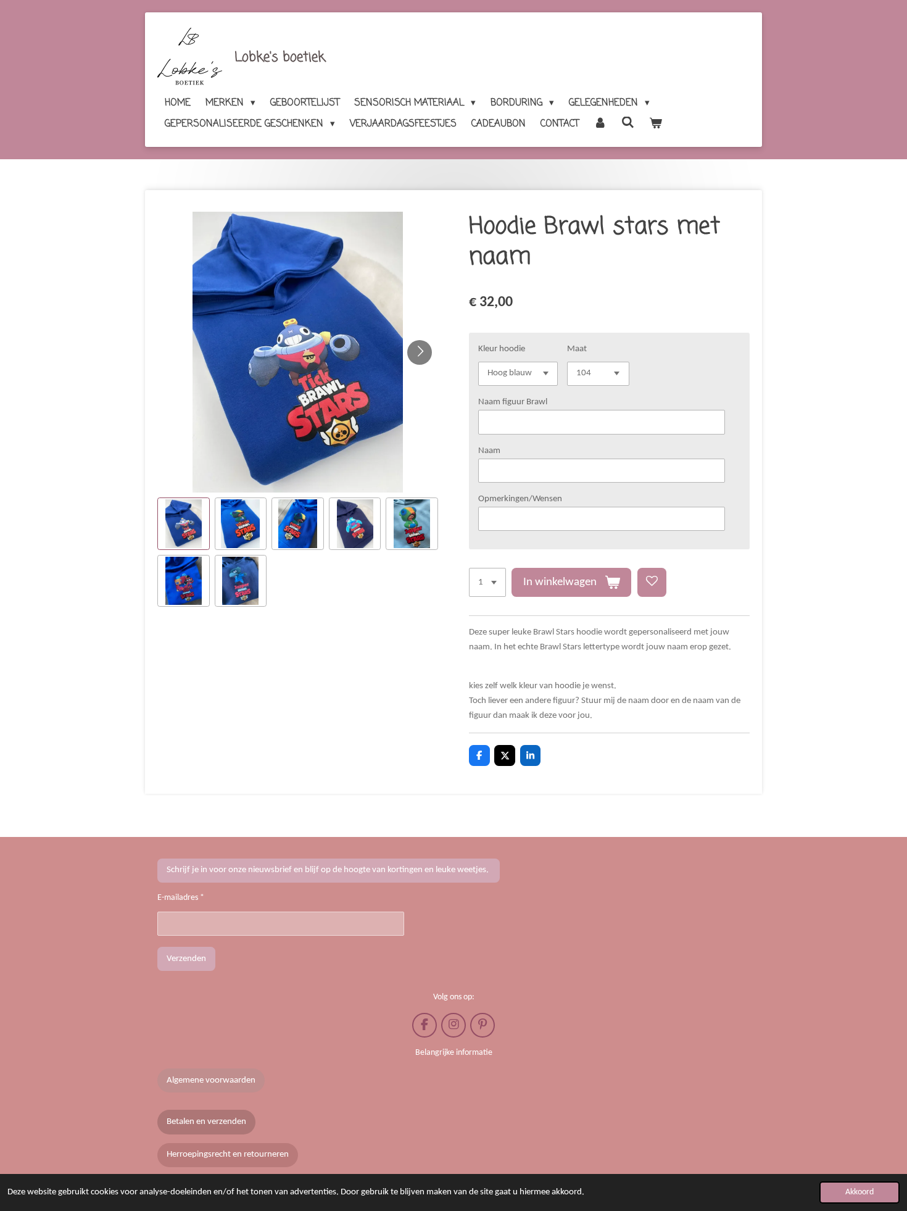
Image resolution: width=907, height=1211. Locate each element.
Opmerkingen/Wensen (520, 499)
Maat (577, 349)
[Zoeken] (628, 123)
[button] (183, 523)
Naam (489, 451)
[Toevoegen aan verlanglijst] (651, 582)
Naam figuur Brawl (512, 402)
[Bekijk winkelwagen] (655, 124)
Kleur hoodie (501, 349)
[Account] (600, 124)
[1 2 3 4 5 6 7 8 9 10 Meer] (487, 582)
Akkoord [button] (859, 1192)
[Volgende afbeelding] (419, 352)
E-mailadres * (180, 897)
